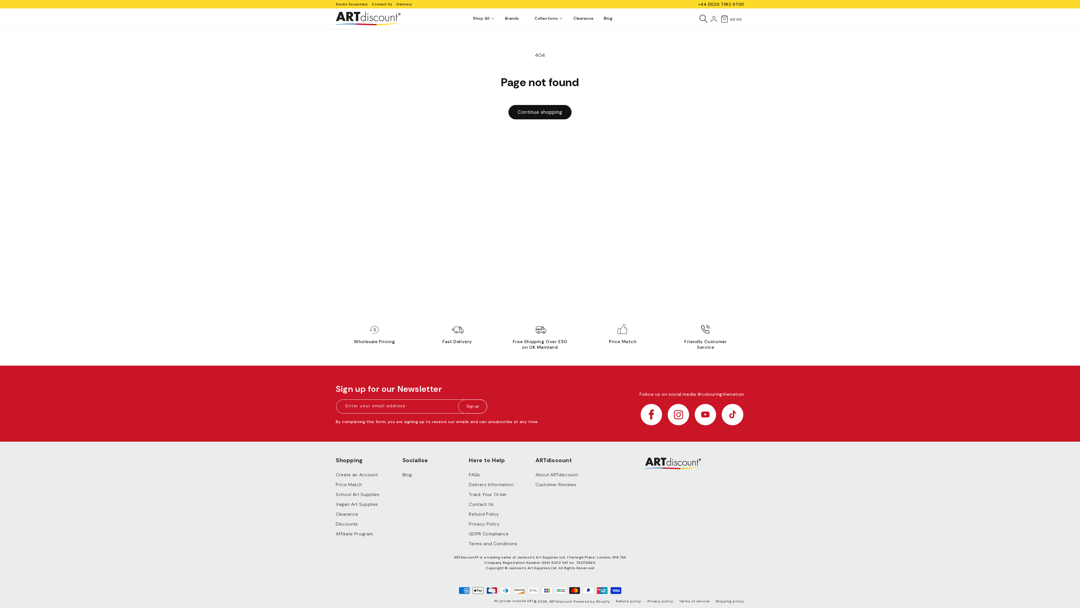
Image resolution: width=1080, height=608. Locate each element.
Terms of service (694, 601)
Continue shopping (540, 112)
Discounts (347, 524)
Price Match (349, 485)
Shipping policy (730, 601)
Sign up (472, 406)
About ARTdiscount (557, 475)
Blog (407, 475)
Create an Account (357, 475)
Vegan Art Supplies (357, 504)
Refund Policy (484, 514)
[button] (481, 18)
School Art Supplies (358, 494)
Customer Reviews (556, 485)
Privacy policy (660, 601)
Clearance (347, 514)
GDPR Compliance (488, 534)
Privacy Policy (484, 524)
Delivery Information (491, 485)
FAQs (474, 475)
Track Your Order (488, 494)
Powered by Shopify (591, 601)
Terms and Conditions (493, 544)
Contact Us (382, 4)
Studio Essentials (352, 4)
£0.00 (736, 19)
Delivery (404, 4)
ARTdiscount (561, 601)
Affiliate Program (354, 534)
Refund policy (628, 601)
